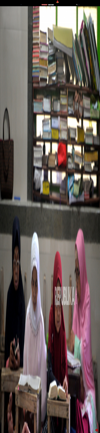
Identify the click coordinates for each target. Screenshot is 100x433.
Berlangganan (44, 4)
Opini (52, 4)
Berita (49, 4)
